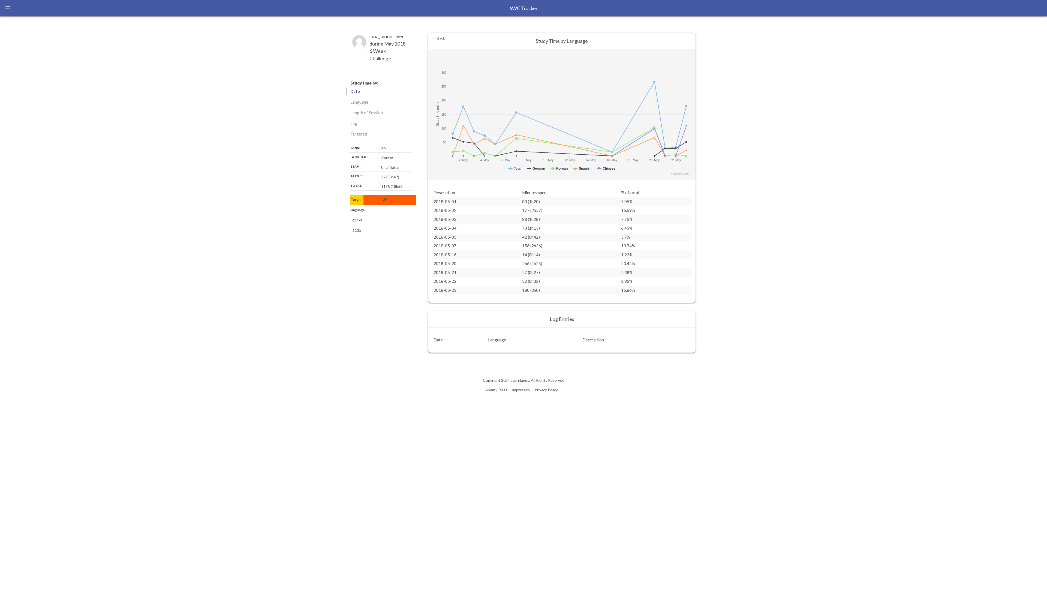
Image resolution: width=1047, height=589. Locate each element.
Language (359, 102)
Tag (353, 123)
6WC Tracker (523, 8)
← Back (438, 38)
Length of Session (366, 112)
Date (355, 91)
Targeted (358, 133)
